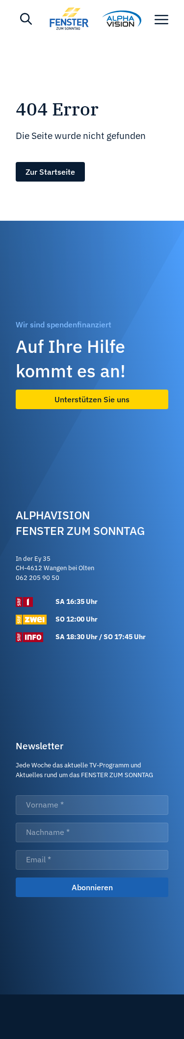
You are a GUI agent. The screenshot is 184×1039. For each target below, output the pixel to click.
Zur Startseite (50, 172)
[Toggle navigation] (161, 18)
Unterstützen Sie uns (92, 399)
